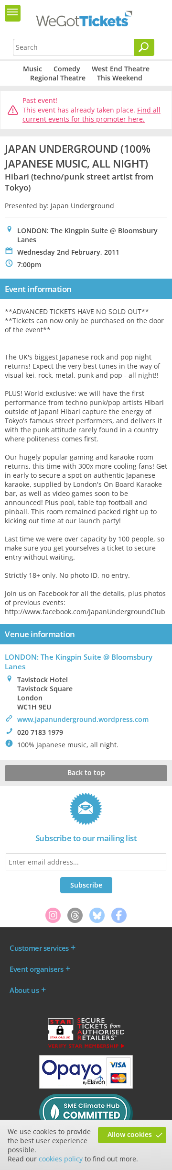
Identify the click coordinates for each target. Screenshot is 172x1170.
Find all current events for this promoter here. (91, 114)
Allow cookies (130, 1134)
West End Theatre (121, 68)
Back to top (86, 772)
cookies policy (61, 1158)
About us (24, 990)
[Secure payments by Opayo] (86, 1086)
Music (32, 68)
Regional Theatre (58, 77)
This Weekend (119, 77)
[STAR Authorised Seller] (86, 1047)
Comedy (67, 68)
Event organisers (36, 969)
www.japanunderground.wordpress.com (83, 719)
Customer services (39, 948)
